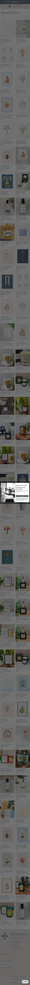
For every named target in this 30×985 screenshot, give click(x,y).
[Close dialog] (28, 483)
